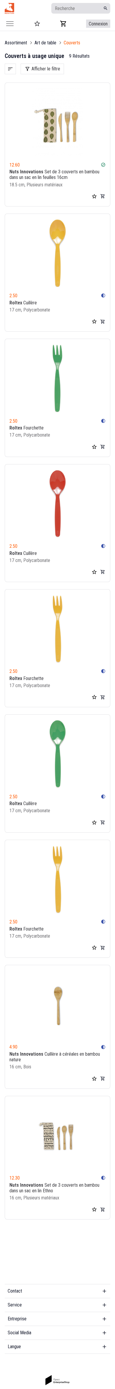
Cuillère (23, 303)
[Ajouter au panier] (103, 196)
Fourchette (26, 428)
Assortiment (16, 43)
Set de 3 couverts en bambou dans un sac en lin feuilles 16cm (54, 174)
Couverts (72, 43)
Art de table (45, 43)
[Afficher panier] (63, 24)
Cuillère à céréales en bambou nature (54, 1056)
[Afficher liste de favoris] (37, 24)
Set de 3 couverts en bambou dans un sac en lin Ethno (54, 1187)
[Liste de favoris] (94, 196)
